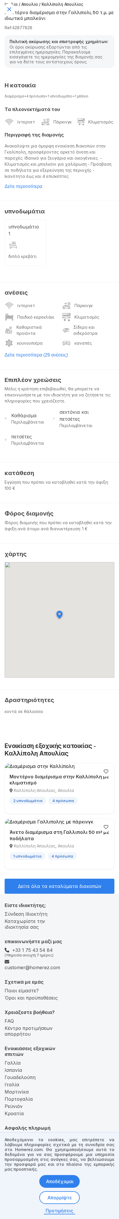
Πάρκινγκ (62, 121)
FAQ (9, 1021)
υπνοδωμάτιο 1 (23, 230)
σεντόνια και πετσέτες (74, 415)
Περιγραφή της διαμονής (34, 135)
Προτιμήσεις (59, 1211)
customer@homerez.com (32, 967)
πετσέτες (21, 436)
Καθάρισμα (24, 415)
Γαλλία (13, 1063)
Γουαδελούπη (20, 1077)
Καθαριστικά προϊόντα (29, 330)
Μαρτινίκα (17, 1092)
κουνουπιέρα (30, 343)
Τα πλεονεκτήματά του (32, 109)
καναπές (83, 343)
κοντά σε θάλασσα (24, 711)
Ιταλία (12, 1084)
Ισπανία (13, 1070)
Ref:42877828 (18, 27)
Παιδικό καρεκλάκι (35, 317)
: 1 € (84, 528)
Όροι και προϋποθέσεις (31, 998)
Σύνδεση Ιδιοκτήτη (26, 914)
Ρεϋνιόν (14, 1106)
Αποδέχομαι (59, 1181)
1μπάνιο (81, 96)
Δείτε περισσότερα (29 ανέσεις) (36, 354)
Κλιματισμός (100, 121)
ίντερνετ (26, 121)
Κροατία (14, 1113)
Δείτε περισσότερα (23, 186)
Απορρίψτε (59, 1197)
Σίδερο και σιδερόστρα (85, 330)
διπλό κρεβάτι (22, 256)
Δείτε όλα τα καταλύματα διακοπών (59, 886)
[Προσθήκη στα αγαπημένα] (106, 771)
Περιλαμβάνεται (27, 422)
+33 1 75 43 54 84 (32, 950)
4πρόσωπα (35, 96)
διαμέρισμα (14, 96)
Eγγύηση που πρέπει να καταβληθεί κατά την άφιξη (56, 482)
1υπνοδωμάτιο (60, 96)
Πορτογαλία (19, 1099)
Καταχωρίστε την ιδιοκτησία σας (25, 924)
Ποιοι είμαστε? (22, 990)
